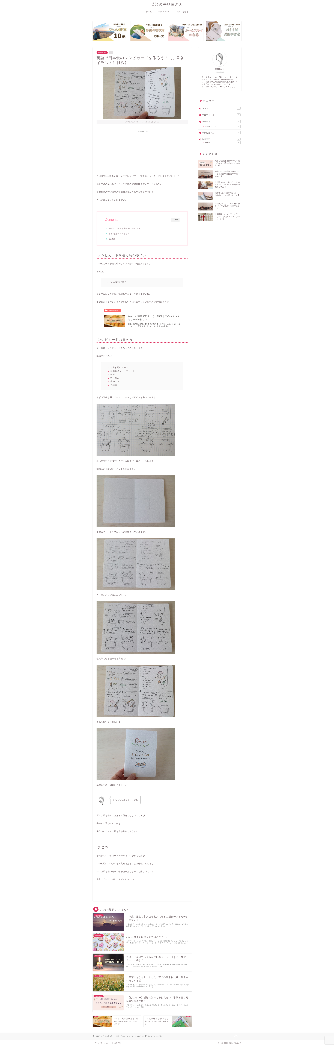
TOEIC (222, 143)
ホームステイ (222, 126)
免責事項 (117, 1043)
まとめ (112, 239)
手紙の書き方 (102, 52)
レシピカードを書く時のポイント (124, 228)
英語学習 (220, 139)
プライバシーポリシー (102, 1043)
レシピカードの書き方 (119, 234)
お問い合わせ (182, 12)
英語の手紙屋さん (167, 4)
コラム (220, 108)
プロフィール (164, 12)
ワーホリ (220, 122)
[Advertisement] (142, 152)
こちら (232, 87)
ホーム (149, 12)
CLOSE (175, 219)
